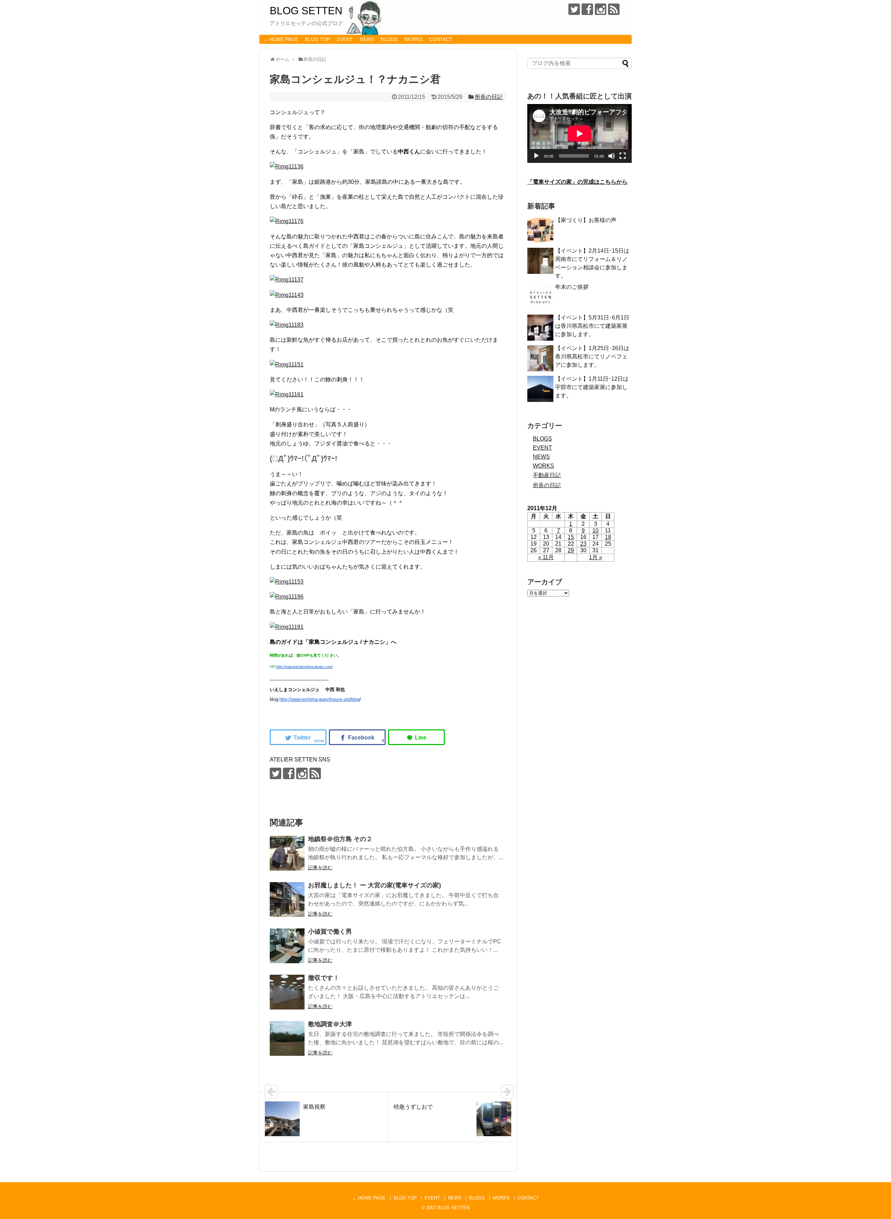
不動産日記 (547, 475)
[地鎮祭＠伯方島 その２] (287, 853)
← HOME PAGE (280, 39)
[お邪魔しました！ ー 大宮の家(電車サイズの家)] (287, 899)
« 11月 (546, 557)
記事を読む (320, 867)
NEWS (367, 39)
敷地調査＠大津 (330, 1024)
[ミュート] (611, 155)
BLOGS (389, 39)
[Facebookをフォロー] (587, 9)
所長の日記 (489, 97)
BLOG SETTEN (306, 10)
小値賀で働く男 (330, 931)
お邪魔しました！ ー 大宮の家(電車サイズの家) (374, 885)
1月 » (595, 557)
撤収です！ (323, 977)
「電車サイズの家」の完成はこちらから (577, 182)
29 (571, 550)
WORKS (413, 39)
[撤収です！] (287, 992)
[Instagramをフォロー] (600, 9)
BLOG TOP (317, 39)
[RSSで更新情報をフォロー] (614, 9)
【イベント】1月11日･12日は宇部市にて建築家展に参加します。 (592, 387)
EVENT (345, 39)
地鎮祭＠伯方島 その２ (340, 839)
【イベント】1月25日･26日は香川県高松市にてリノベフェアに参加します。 (592, 356)
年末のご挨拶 (572, 287)
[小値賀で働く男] (287, 945)
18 (608, 537)
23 (583, 544)
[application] (579, 133)
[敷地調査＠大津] (287, 1038)
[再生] (536, 155)
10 (595, 530)
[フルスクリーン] (622, 155)
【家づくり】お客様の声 (585, 220)
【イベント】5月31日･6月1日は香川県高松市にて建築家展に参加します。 (592, 326)
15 (571, 537)
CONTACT (440, 39)
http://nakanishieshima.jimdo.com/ (304, 667)
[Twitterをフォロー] (574, 9)
